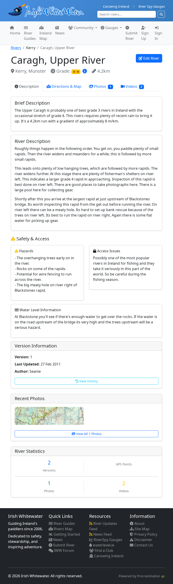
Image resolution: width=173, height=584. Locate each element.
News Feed (102, 534)
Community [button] (83, 27)
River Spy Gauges (152, 6)
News (60, 33)
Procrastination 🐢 (151, 576)
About (139, 523)
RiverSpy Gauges (107, 539)
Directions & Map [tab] (66, 86)
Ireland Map (45, 36)
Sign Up (145, 36)
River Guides (30, 36)
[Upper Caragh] (49, 415)
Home (15, 33)
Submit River (131, 36)
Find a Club (103, 550)
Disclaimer (142, 539)
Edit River (150, 58)
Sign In (158, 36)
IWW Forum (63, 550)
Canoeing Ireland (116, 6)
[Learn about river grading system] (85, 71)
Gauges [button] (111, 27)
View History (88, 381)
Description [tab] (28, 86)
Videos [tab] (133, 86)
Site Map (142, 528)
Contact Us (143, 545)
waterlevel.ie (103, 545)
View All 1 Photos (88, 434)
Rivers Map (63, 528)
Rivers (16, 47)
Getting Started (66, 534)
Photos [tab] (102, 86)
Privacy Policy (145, 534)
